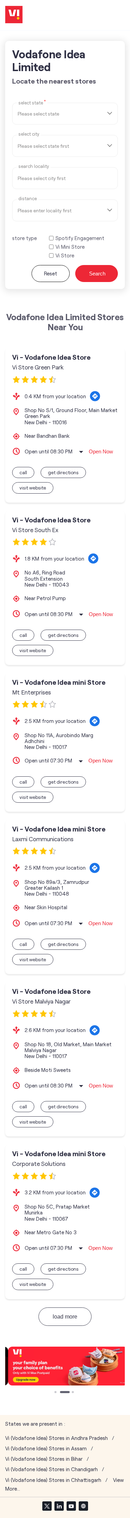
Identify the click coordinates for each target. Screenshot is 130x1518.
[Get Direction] (95, 396)
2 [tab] (61, 1393)
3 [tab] (73, 1393)
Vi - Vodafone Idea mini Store (58, 682)
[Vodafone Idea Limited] (14, 15)
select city (28, 134)
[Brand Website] (83, 1506)
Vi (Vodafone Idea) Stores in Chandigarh (51, 1469)
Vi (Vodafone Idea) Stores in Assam (46, 1448)
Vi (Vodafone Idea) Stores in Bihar (44, 1459)
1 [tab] (56, 1393)
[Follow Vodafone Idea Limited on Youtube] (71, 1506)
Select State (32, 102)
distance (27, 198)
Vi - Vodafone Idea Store (51, 357)
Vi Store (64, 255)
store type (24, 238)
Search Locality (33, 166)
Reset (50, 273)
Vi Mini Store (70, 247)
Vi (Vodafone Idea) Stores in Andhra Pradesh (56, 1438)
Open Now (101, 451)
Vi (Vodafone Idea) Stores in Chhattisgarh (53, 1480)
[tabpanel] (65, 1366)
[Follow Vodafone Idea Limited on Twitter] (47, 1506)
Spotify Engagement (79, 238)
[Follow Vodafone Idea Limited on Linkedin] (59, 1506)
